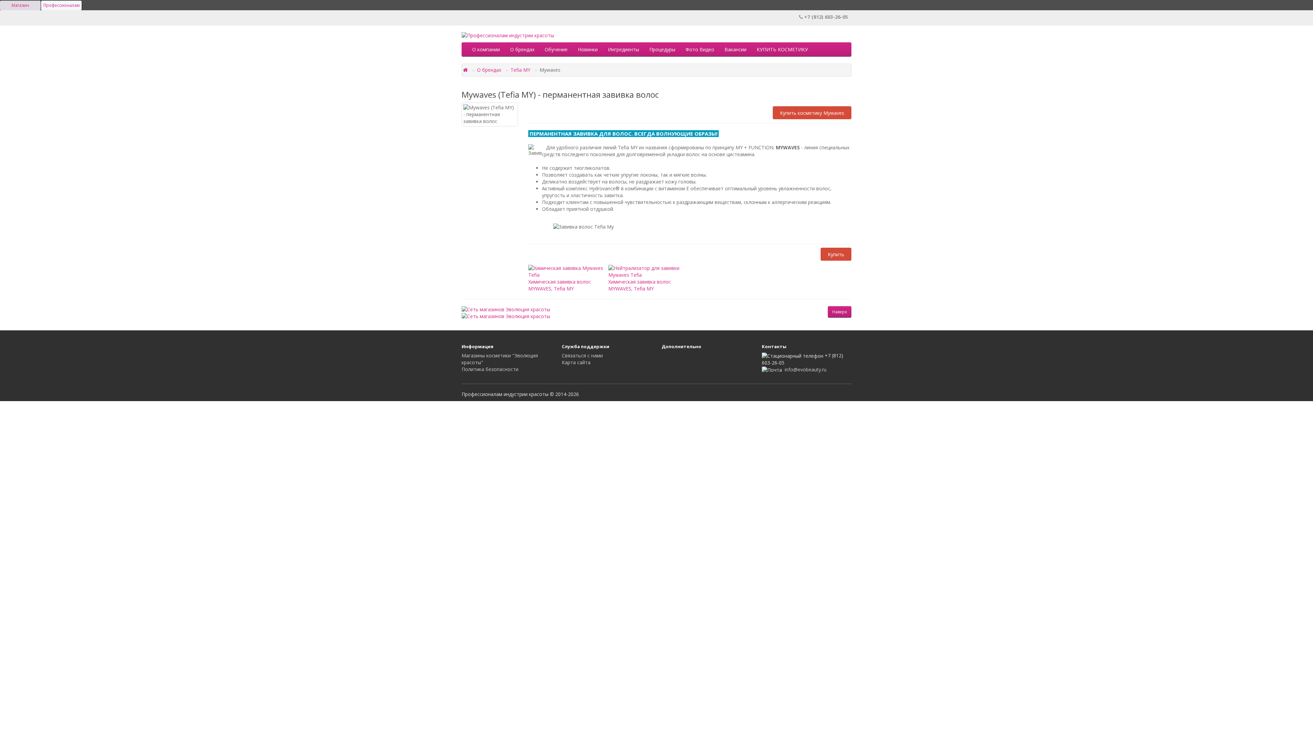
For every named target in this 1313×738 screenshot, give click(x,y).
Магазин (20, 5)
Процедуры (662, 49)
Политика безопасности (490, 369)
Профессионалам (61, 5)
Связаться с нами (582, 355)
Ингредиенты (623, 49)
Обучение (556, 49)
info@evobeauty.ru (805, 369)
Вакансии (735, 49)
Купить (836, 254)
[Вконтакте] (668, 358)
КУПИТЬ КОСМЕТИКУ (782, 49)
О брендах (522, 49)
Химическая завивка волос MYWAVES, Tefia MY (559, 284)
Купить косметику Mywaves (812, 112)
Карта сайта (576, 362)
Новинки (588, 49)
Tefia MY (520, 70)
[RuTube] (681, 358)
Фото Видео (700, 49)
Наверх (839, 312)
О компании (486, 49)
